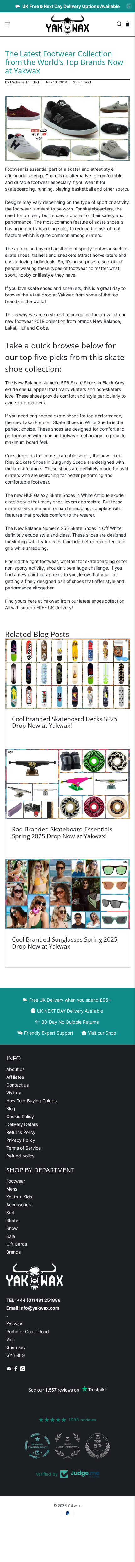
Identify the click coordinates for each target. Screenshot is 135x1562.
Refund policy (20, 1155)
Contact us (17, 1085)
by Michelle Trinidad (22, 82)
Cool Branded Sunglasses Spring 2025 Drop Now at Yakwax (64, 942)
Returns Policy (20, 1132)
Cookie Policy (20, 1116)
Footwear (15, 1181)
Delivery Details (22, 1124)
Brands (13, 1252)
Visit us (13, 1092)
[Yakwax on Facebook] (16, 1369)
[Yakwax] (67, 24)
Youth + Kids (19, 1196)
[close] (129, 6)
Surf (10, 1212)
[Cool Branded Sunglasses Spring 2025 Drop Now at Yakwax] (67, 894)
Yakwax (74, 1505)
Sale (10, 1236)
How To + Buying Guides (31, 1100)
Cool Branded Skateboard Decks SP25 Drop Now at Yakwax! (64, 722)
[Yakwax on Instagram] (22, 1369)
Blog (10, 1108)
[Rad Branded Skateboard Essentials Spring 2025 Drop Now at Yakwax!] (67, 784)
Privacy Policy (20, 1140)
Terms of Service (23, 1148)
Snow (12, 1228)
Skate (12, 1220)
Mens (11, 1189)
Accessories (18, 1204)
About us (15, 1069)
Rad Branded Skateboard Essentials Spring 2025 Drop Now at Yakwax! (62, 832)
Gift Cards (16, 1244)
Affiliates (15, 1077)
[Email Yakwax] (9, 1369)
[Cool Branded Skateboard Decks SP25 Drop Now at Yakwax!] (67, 674)
